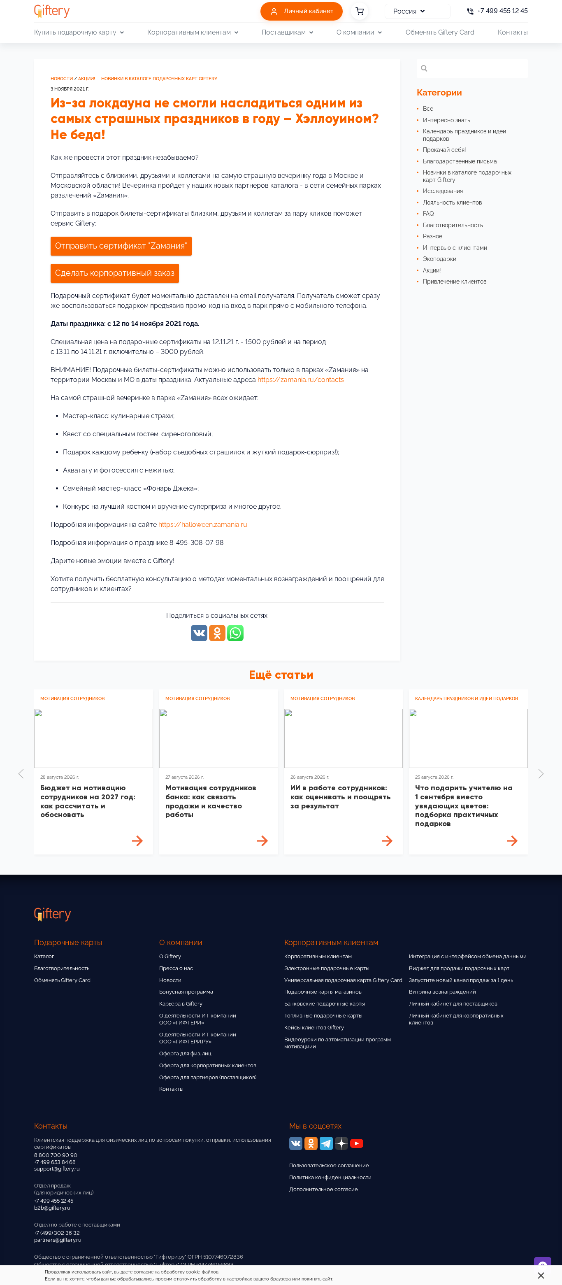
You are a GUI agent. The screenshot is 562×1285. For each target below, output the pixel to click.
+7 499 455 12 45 (53, 1201)
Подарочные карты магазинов (323, 992)
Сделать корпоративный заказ (114, 273)
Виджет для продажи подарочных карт (459, 968)
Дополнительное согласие (323, 1189)
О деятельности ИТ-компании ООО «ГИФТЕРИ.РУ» (197, 1038)
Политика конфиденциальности (330, 1177)
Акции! (86, 78)
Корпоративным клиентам (318, 956)
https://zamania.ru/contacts (301, 380)
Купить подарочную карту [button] (75, 32)
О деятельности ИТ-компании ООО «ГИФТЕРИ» (197, 1019)
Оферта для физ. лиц (185, 1053)
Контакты (513, 32)
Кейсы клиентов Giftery (314, 1027)
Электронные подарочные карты (326, 968)
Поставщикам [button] (284, 32)
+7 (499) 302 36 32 (57, 1233)
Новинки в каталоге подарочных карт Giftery (159, 78)
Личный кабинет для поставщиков (453, 1004)
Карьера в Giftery (180, 1004)
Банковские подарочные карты (324, 1004)
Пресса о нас (176, 968)
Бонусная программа (186, 992)
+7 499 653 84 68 (55, 1162)
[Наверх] (26, 1258)
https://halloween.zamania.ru (202, 524)
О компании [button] (355, 32)
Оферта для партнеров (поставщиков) (207, 1077)
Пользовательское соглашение (329, 1165)
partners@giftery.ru (57, 1240)
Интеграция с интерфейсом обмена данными (468, 956)
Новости (62, 78)
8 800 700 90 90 (55, 1155)
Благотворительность (61, 968)
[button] (21, 774)
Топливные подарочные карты (323, 1016)
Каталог (44, 956)
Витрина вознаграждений (442, 992)
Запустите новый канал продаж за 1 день (461, 980)
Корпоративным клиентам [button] (189, 32)
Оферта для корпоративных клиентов (207, 1065)
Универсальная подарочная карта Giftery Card (343, 980)
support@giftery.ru (57, 1169)
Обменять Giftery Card (440, 32)
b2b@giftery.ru (52, 1208)
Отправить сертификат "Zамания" (121, 246)
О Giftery (170, 956)
